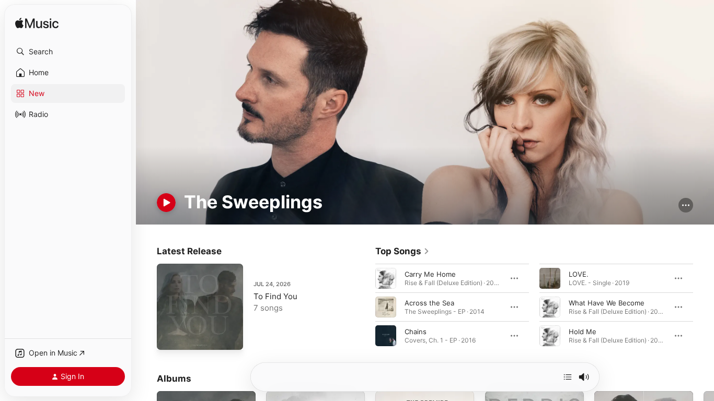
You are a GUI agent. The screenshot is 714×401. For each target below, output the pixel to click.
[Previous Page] (365, 307)
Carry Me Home (430, 274)
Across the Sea (429, 303)
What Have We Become (606, 303)
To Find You (275, 296)
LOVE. (579, 274)
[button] (67, 52)
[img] (37, 24)
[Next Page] (703, 307)
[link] (402, 251)
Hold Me (582, 331)
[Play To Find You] (170, 337)
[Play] (166, 202)
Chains (416, 331)
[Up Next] (567, 377)
